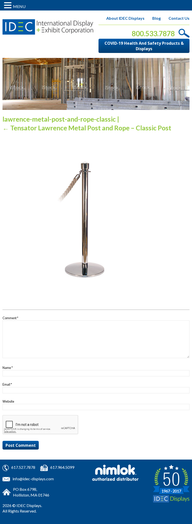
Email (7, 384)
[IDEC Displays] (48, 27)
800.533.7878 (153, 33)
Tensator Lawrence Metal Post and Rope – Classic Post (86, 128)
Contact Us (179, 18)
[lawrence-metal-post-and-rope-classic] (82, 219)
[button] (8, 5)
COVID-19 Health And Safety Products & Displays (144, 45)
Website (8, 401)
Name (7, 368)
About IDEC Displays (125, 18)
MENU (19, 6)
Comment (10, 318)
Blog (156, 18)
